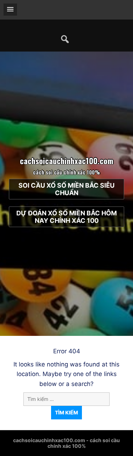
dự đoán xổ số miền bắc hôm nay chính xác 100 (66, 216)
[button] (10, 10)
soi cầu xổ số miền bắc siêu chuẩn (66, 189)
